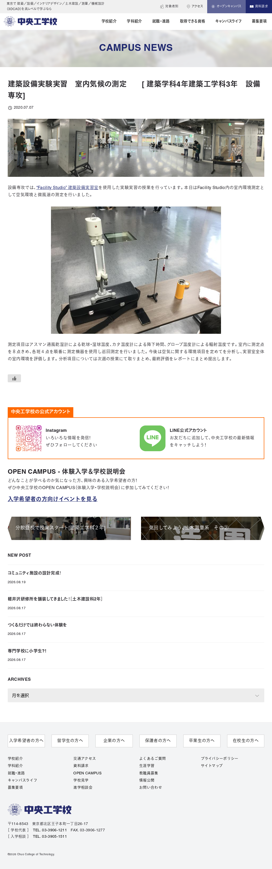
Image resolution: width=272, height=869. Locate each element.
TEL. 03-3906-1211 (50, 830)
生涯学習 (146, 766)
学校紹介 (15, 759)
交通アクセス (84, 759)
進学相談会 (82, 787)
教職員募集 (148, 773)
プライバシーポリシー (220, 759)
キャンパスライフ (22, 780)
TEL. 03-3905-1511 (50, 837)
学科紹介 (15, 766)
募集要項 (15, 787)
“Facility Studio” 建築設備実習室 (67, 188)
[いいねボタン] (14, 378)
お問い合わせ (150, 787)
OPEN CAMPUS (87, 773)
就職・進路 (16, 773)
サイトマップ (212, 766)
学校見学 (80, 780)
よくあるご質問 (152, 759)
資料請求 (80, 766)
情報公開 (146, 780)
